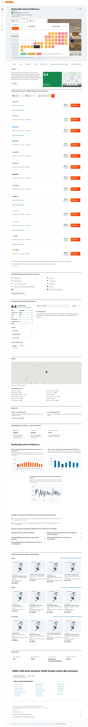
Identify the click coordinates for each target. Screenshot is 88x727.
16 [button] (41, 40)
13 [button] (31, 40)
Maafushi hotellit (60, 686)
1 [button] (38, 33)
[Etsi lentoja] (2, 6)
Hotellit (19, 723)
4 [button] (25, 37)
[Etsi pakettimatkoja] (2, 15)
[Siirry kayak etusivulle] (9, 2)
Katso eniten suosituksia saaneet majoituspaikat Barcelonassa (67, 616)
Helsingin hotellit (18, 684)
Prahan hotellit (60, 690)
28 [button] (35, 46)
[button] (2, 2)
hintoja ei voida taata (43, 707)
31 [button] (21, 50)
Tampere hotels (17, 694)
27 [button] (31, 46)
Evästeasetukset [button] (14, 266)
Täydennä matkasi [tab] (31, 676)
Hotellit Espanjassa (33, 723)
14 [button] (35, 40)
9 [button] (41, 37)
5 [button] (28, 37)
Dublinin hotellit (17, 686)
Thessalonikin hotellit (40, 690)
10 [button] (22, 40)
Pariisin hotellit (60, 688)
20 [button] (32, 43)
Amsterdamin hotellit (18, 688)
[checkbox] (18, 347)
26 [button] (28, 46)
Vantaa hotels (39, 694)
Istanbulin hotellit (39, 684)
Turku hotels (17, 695)
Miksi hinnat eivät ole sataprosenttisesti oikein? (24, 717)
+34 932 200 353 (15, 16)
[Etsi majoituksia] (2, 9)
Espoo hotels (60, 694)
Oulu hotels (59, 692)
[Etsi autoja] (2, 12)
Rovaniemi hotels (39, 695)
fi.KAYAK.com (13, 723)
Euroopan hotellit (25, 723)
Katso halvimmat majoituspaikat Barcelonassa (71, 587)
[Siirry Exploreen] (2, 19)
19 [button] (28, 43)
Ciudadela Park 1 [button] (15, 633)
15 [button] (38, 40)
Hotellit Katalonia (42, 723)
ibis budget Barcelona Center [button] (36, 605)
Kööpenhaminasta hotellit (19, 692)
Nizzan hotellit (39, 686)
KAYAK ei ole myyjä (17, 712)
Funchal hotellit (60, 684)
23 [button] (41, 43)
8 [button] (38, 37)
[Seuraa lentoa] (2, 21)
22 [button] (38, 43)
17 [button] (21, 43)
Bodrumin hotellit (39, 692)
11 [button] (25, 40)
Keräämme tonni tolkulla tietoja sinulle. (22, 714)
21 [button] (35, 43)
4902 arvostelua (25, 12)
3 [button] (56, 33)
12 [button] (28, 40)
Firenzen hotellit (39, 688)
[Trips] (2, 25)
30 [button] (41, 46)
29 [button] (38, 46)
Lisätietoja (68, 261)
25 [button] (25, 46)
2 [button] (41, 33)
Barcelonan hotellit (50, 723)
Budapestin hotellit (18, 690)
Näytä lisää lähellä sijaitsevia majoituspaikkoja (70, 558)
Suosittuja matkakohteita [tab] (19, 676)
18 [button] (25, 43)
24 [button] (22, 46)
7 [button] (46, 37)
